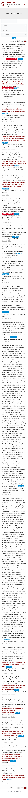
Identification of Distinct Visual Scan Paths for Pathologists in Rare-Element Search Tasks (13, 664)
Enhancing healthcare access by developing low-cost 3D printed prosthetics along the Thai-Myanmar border (13, 687)
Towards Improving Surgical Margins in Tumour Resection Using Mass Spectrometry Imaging (12, 710)
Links (3, 99)
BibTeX (4, 69)
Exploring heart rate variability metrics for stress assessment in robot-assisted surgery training (13, 777)
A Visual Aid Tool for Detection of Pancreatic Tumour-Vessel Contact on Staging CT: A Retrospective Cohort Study (13, 733)
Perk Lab (11, 2)
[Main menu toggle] (25, 4)
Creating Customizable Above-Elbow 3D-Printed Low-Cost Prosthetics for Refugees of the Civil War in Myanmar (13, 84)
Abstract (4, 122)
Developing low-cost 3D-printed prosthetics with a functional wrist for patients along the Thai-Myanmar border (14, 163)
